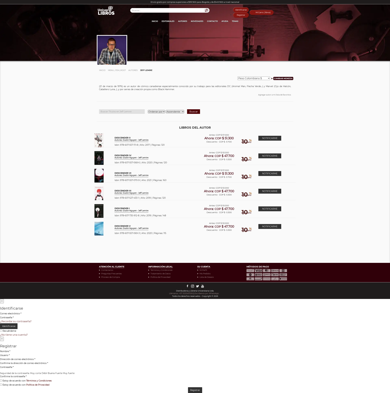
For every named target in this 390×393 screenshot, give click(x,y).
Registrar (241, 15)
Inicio (155, 21)
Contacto (212, 21)
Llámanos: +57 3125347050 (181, 293)
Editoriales (168, 21)
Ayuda (225, 21)
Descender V (131, 227)
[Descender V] (98, 228)
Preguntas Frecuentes (111, 273)
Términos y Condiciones (161, 270)
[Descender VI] (99, 175)
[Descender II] (98, 140)
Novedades (197, 21)
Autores (182, 21)
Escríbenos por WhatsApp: (207, 293)
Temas (235, 21)
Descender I (131, 209)
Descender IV (131, 156)
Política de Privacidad (160, 277)
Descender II (131, 139)
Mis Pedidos (205, 273)
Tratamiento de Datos (161, 273)
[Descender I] (98, 210)
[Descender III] (99, 193)
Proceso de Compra (110, 277)
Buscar (193, 111)
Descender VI (131, 174)
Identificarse (241, 10)
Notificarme (269, 138)
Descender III (131, 192)
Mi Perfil (203, 270)
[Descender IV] (99, 157)
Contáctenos (107, 270)
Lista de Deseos (207, 277)
